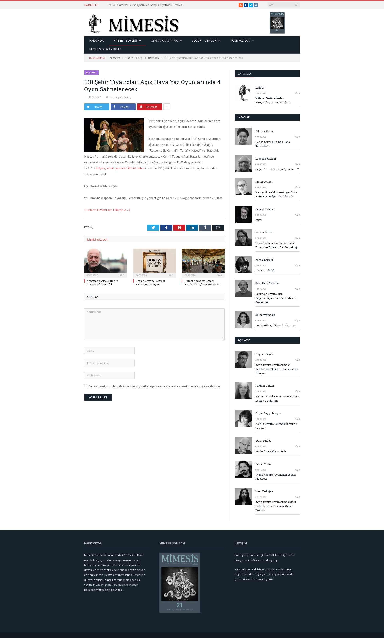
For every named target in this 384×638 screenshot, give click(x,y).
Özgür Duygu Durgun (268, 413)
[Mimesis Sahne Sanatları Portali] (131, 23)
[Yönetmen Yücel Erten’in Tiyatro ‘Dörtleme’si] (105, 263)
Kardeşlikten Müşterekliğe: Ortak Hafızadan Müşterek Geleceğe (276, 194)
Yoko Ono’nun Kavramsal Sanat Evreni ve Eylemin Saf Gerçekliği (276, 245)
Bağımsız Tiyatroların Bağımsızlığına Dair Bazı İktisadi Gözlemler (275, 298)
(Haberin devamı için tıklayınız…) (107, 210)
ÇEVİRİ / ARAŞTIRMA (164, 40)
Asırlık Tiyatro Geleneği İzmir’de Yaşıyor (276, 426)
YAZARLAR (244, 117)
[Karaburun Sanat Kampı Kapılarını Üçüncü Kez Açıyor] (203, 263)
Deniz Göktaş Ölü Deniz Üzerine (275, 325)
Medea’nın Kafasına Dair (270, 451)
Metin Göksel (263, 181)
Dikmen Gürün (264, 131)
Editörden (245, 73)
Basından (91, 72)
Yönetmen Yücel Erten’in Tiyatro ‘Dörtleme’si (137, 5)
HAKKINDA (96, 40)
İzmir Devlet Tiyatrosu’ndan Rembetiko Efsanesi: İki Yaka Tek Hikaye (276, 369)
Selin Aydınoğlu (265, 315)
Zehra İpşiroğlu (264, 260)
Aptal (258, 220)
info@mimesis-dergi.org (262, 560)
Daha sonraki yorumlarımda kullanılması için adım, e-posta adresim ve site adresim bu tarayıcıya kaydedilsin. (154, 386)
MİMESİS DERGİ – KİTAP (105, 49)
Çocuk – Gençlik (204, 40)
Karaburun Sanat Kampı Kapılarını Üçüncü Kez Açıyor (203, 282)
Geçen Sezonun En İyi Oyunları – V (277, 169)
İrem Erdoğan (264, 491)
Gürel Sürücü (263, 440)
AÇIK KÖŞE (244, 340)
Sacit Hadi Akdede (267, 283)
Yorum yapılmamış (120, 97)
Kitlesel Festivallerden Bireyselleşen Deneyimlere (272, 100)
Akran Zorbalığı (265, 270)
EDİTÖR (260, 87)
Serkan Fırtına (264, 232)
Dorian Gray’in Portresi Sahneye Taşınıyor (150, 282)
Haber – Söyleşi (125, 40)
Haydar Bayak (264, 354)
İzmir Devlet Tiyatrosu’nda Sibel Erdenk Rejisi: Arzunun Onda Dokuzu (275, 506)
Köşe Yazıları (240, 40)
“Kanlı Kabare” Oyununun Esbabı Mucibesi (275, 476)
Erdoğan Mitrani (265, 158)
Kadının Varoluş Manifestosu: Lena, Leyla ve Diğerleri (277, 398)
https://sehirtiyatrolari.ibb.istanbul (120, 168)
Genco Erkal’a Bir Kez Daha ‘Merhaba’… (272, 144)
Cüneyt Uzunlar (265, 209)
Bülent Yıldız (263, 464)
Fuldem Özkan (264, 385)
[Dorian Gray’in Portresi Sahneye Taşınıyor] (154, 263)
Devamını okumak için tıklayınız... (104, 589)
